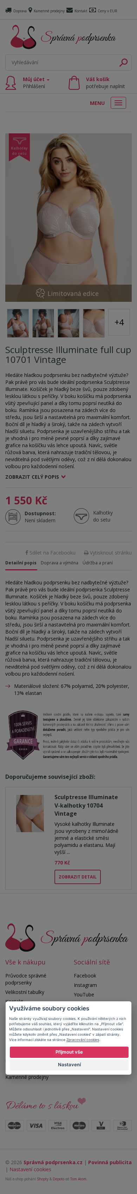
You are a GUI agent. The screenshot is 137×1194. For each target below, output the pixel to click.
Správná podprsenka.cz (53, 1162)
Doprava (20, 10)
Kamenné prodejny (49, 10)
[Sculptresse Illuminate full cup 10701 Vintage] (68, 217)
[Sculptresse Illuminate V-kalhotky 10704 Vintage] (30, 812)
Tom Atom (78, 1178)
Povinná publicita (110, 1162)
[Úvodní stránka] (63, 37)
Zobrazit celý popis (32, 476)
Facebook (85, 975)
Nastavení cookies (30, 1169)
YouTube (84, 994)
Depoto (58, 1178)
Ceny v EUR (107, 10)
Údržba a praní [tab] (98, 563)
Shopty (42, 1178)
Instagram (85, 985)
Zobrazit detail (78, 877)
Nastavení (69, 1064)
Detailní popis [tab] (21, 563)
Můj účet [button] (34, 82)
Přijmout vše (69, 1052)
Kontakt (80, 10)
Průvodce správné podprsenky (25, 979)
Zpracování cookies (82, 1039)
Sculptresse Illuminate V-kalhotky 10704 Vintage (86, 805)
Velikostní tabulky (24, 992)
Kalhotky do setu (103, 516)
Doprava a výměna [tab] (59, 563)
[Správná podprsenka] (66, 937)
